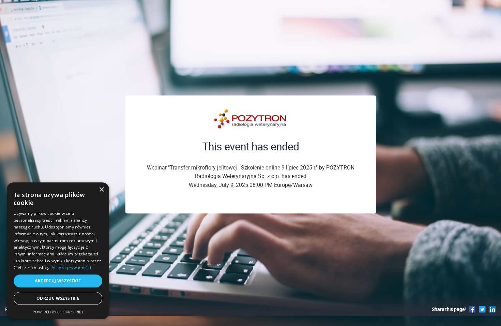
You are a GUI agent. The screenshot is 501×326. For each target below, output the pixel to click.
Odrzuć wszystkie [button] (57, 298)
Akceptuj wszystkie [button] (58, 281)
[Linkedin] (492, 309)
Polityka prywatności (70, 267)
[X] (482, 309)
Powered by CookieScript (58, 311)
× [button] (101, 189)
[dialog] (58, 250)
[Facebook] (472, 309)
